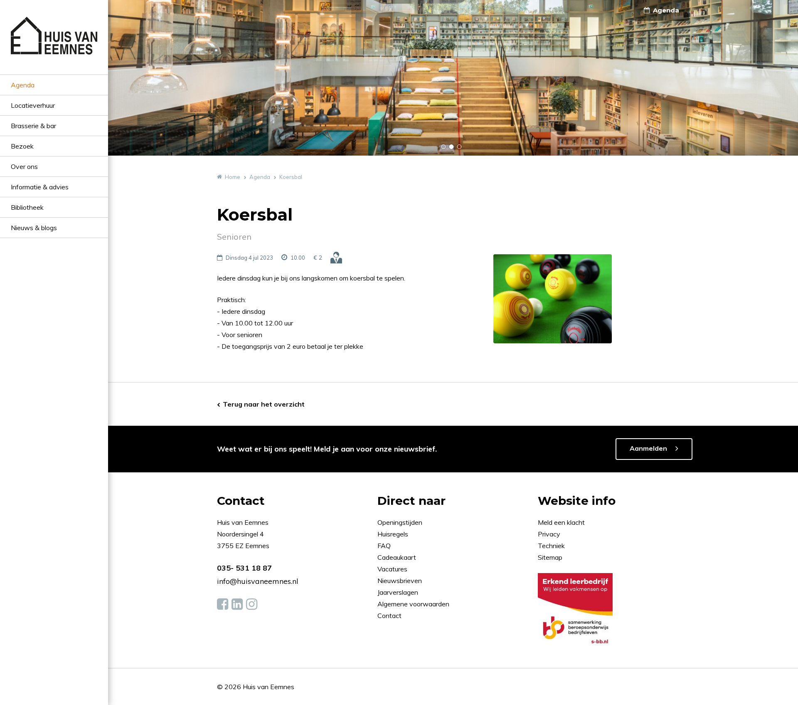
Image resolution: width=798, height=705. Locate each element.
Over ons (24, 166)
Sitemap (550, 557)
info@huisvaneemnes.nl (257, 581)
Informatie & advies (40, 187)
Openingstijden (399, 522)
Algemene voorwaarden (413, 604)
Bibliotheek (27, 207)
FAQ (384, 545)
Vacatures (392, 569)
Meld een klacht (561, 522)
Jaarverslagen (398, 592)
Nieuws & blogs (34, 227)
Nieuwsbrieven (400, 580)
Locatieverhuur (33, 105)
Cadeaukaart (397, 557)
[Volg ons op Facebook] (222, 604)
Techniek (551, 545)
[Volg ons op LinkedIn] (237, 604)
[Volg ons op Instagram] (251, 604)
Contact (389, 615)
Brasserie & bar (33, 126)
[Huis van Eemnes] (54, 45)
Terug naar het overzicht (264, 404)
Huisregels (393, 534)
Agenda (22, 85)
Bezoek (22, 146)
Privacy (549, 534)
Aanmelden (648, 448)
